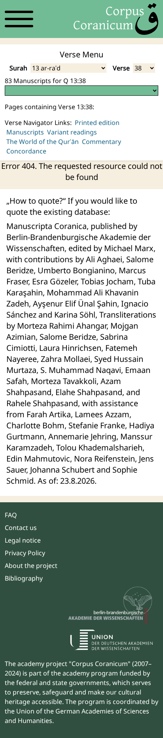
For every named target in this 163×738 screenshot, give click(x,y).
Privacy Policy (25, 553)
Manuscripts (25, 132)
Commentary (101, 141)
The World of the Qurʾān (42, 141)
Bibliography (24, 578)
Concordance (26, 151)
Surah (18, 68)
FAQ (11, 515)
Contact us (21, 527)
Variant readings (72, 132)
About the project (31, 565)
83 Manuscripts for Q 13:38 (45, 80)
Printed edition (97, 122)
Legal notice (23, 540)
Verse (121, 68)
